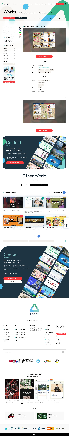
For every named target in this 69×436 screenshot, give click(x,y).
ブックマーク (66, 224)
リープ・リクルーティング (35, 330)
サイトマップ (58, 343)
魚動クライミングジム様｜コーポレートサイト (52, 227)
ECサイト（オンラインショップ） (20, 332)
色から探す (5, 50)
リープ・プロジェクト (36, 328)
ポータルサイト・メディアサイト (9, 40)
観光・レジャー (41, 69)
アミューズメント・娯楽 (49, 69)
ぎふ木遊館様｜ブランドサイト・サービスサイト (31, 227)
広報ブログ (47, 342)
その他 (6, 46)
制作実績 (39, 18)
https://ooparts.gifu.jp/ (43, 67)
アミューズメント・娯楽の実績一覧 (55, 192)
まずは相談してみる (61, 333)
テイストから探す (6, 55)
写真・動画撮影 (6, 339)
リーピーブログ (48, 339)
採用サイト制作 (6, 329)
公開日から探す (5, 58)
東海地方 (40, 72)
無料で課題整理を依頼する (15, 162)
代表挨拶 (47, 329)
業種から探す (5, 48)
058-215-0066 (11, 274)
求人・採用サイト (7, 37)
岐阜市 (49, 72)
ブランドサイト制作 (7, 332)
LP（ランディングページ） (8, 41)
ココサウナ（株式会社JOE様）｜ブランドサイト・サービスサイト (12, 227)
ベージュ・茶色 (41, 82)
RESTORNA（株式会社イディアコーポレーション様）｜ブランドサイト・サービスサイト (33, 209)
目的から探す (5, 53)
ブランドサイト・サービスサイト (9, 36)
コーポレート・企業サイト (8, 34)
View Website (63, 52)
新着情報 (47, 334)
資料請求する (12, 281)
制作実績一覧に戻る (33, 235)
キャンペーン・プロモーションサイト (9, 43)
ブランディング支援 (7, 336)
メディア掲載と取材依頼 (49, 332)
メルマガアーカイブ (49, 344)
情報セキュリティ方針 (59, 339)
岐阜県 (45, 72)
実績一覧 (8, 352)
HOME (35, 18)
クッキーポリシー (58, 342)
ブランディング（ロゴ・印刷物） (47, 18)
